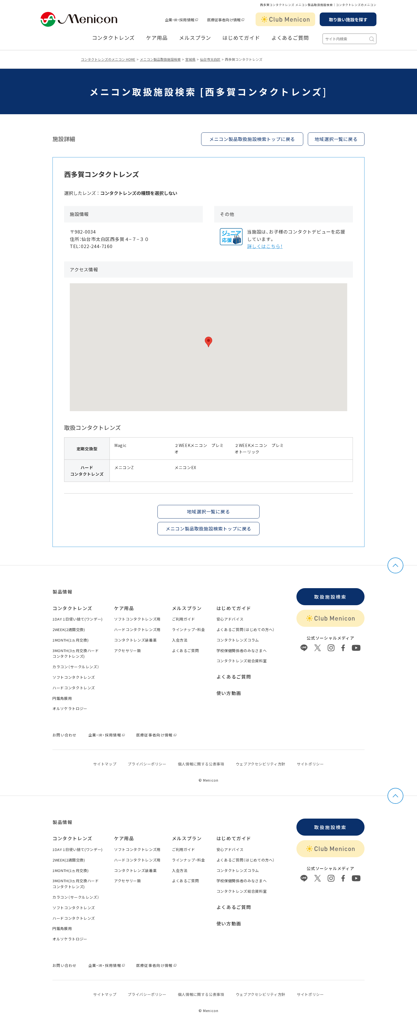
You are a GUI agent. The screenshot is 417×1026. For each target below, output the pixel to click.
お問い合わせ (64, 735)
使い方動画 (228, 693)
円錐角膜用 (62, 698)
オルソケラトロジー (69, 708)
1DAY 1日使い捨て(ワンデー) (77, 619)
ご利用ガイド (183, 619)
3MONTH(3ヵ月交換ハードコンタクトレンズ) (75, 653)
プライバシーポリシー (147, 764)
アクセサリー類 (127, 650)
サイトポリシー (310, 764)
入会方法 (180, 640)
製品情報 (62, 591)
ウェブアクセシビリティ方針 (260, 764)
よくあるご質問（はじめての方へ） (245, 629)
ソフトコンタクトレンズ (73, 677)
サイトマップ (104, 764)
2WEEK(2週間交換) (68, 629)
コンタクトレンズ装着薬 (135, 640)
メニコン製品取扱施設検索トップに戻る (252, 139)
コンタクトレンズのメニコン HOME (108, 59)
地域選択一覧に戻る (336, 139)
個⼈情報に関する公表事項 (201, 764)
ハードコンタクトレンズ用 (137, 629)
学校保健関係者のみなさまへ (241, 650)
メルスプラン (187, 608)
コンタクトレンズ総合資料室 (241, 660)
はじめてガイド (241, 38)
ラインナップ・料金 (188, 629)
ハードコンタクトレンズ (73, 687)
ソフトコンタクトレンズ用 (137, 619)
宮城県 (190, 59)
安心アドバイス (230, 619)
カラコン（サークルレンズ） (75, 666)
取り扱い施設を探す (348, 19)
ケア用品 (157, 38)
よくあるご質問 (290, 38)
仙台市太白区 (210, 59)
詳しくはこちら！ (265, 246)
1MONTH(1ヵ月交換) (70, 640)
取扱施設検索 (330, 596)
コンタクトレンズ (113, 38)
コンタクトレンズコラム (237, 640)
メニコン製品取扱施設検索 (160, 59)
